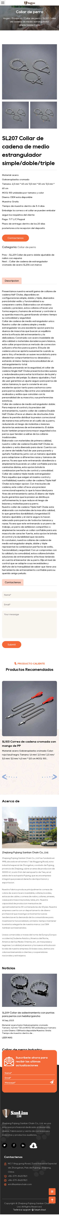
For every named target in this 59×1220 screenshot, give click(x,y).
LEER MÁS (7, 1038)
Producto (17, 18)
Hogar (6, 18)
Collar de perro (32, 18)
